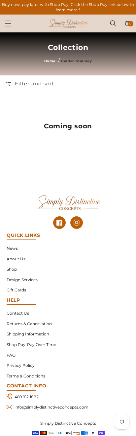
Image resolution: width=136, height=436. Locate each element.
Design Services (22, 279)
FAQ (11, 355)
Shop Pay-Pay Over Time (31, 344)
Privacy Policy (21, 365)
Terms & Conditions (26, 375)
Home (49, 61)
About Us (16, 258)
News (12, 248)
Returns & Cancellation (29, 323)
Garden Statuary (76, 61)
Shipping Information (28, 333)
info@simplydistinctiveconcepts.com (51, 407)
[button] (8, 23)
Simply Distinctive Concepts (68, 423)
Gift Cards (16, 289)
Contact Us (18, 313)
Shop (12, 269)
